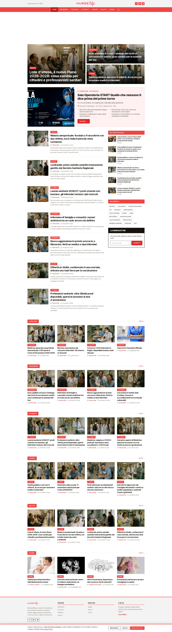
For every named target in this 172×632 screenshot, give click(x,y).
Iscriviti (84, 121)
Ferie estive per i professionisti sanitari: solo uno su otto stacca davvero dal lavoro (100, 487)
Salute (103, 9)
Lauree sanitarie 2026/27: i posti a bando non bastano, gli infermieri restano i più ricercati (40, 442)
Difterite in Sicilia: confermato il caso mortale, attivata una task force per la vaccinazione (130, 534)
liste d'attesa (113, 216)
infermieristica (127, 220)
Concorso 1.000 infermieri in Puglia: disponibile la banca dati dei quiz (100, 350)
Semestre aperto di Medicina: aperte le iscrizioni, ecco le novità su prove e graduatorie (129, 442)
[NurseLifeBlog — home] (86, 3)
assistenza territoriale (135, 206)
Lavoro (95, 9)
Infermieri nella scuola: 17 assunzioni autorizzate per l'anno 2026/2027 (68, 487)
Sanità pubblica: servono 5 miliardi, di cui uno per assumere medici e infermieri (41, 487)
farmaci (124, 213)
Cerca (90, 612)
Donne (111, 9)
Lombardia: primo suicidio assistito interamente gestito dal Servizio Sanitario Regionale (100, 534)
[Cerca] (118, 9)
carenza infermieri (114, 220)
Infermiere (64, 9)
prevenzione (122, 206)
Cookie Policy (48, 629)
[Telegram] (143, 3)
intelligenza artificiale (115, 223)
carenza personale (125, 216)
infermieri (112, 206)
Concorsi (75, 9)
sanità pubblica (128, 209)
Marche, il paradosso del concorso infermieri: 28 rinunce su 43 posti (70, 350)
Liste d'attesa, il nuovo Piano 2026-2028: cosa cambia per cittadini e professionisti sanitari (40, 534)
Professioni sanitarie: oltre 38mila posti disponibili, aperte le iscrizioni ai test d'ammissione (71, 296)
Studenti (85, 9)
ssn (110, 209)
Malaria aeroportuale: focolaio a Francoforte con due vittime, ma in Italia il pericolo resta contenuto (77, 138)
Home (54, 9)
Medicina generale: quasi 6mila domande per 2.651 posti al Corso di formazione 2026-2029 (41, 350)
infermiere (117, 209)
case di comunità (114, 213)
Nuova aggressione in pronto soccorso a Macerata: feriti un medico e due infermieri (99, 395)
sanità (131, 213)
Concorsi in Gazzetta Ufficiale (129, 348)
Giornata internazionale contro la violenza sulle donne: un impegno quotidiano (70, 582)
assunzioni (128, 223)
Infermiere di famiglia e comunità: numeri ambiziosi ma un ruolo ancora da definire (70, 395)
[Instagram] (139, 3)
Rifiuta (125, 628)
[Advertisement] (86, 27)
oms (135, 223)
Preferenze (114, 628)
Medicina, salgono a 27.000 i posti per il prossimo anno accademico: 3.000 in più (99, 442)
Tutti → (142, 321)
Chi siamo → (123, 614)
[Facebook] (136, 3)
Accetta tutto (137, 628)
